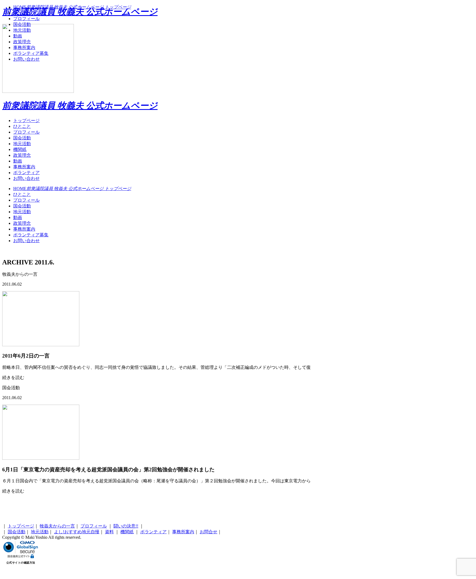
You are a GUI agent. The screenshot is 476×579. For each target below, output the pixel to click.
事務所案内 (24, 166)
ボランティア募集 (30, 234)
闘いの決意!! (125, 526)
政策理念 (22, 155)
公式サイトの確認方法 (20, 562)
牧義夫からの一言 (57, 526)
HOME (72, 188)
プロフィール (26, 132)
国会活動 (22, 138)
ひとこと (22, 126)
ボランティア (26, 172)
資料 (109, 531)
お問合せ (208, 531)
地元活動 (22, 143)
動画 (17, 161)
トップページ (26, 120)
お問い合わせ (26, 178)
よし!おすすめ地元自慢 (76, 531)
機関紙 (19, 149)
